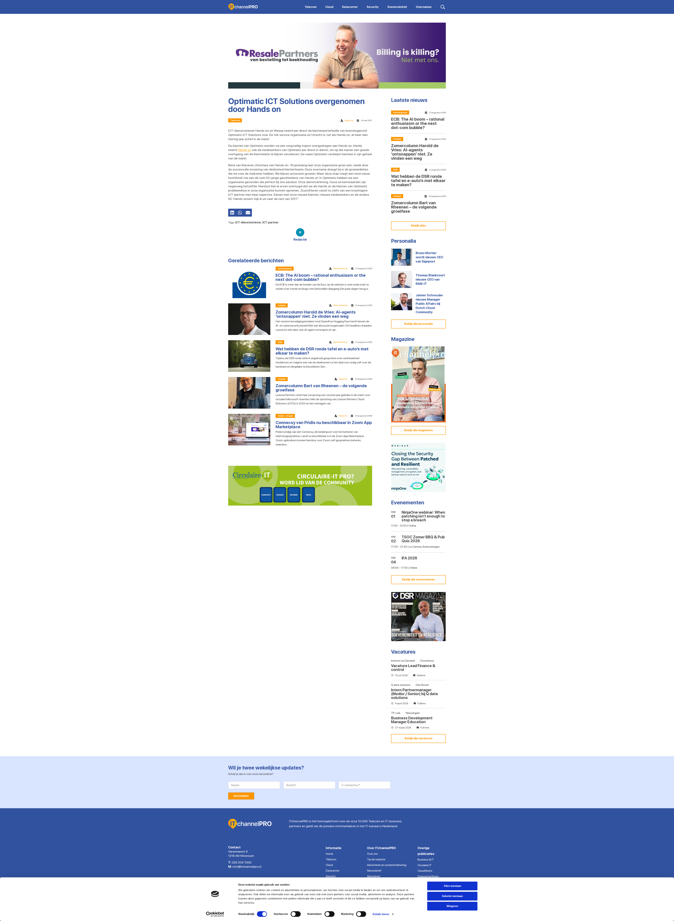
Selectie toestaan (452, 896)
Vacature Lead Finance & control (413, 667)
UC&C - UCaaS (285, 416)
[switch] (296, 914)
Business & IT (426, 859)
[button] (232, 213)
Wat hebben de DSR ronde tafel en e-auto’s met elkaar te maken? (322, 351)
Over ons (372, 853)
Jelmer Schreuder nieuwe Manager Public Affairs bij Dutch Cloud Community (429, 303)
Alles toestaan (452, 885)
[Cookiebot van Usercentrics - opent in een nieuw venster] (215, 914)
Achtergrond (285, 268)
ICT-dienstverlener (248, 222)
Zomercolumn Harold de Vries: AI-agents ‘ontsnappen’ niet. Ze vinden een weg (316, 314)
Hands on (244, 150)
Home (329, 853)
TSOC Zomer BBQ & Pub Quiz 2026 (423, 539)
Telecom (235, 120)
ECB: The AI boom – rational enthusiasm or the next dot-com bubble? (321, 277)
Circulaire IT (425, 865)
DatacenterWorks (428, 876)
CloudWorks (425, 870)
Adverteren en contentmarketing (386, 865)
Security (331, 876)
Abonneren (373, 876)
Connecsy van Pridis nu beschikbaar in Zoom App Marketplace (324, 424)
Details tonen (381, 914)
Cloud (329, 865)
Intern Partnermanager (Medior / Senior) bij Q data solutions (414, 694)
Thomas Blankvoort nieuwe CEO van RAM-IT (430, 279)
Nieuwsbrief (374, 870)
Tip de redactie (376, 859)
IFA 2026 (409, 558)
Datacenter (332, 870)
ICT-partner (270, 222)
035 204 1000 (242, 862)
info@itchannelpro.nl (247, 866)
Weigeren (452, 906)
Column (282, 305)
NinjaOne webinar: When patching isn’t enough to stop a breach (423, 516)
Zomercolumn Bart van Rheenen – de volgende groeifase (321, 387)
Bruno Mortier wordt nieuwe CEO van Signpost (429, 257)
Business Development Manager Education (411, 720)
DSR (280, 342)
